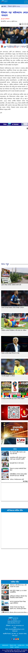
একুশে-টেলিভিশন (17, 650)
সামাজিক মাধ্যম (21, 645)
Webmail (14, 631)
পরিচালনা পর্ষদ (13, 645)
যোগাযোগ (17, 647)
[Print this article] (20, 24)
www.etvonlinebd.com (14, 621)
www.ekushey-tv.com (14, 623)
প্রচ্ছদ (4, 6)
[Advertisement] (14, 564)
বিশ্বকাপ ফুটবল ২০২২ (14, 6)
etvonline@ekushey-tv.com (16, 629)
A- (22, 24)
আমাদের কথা (5, 645)
